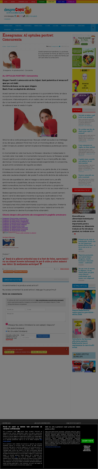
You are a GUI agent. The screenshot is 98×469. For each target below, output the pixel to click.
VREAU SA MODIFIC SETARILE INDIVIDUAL (87, 448)
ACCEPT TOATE (87, 441)
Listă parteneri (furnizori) (52, 447)
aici (16, 456)
